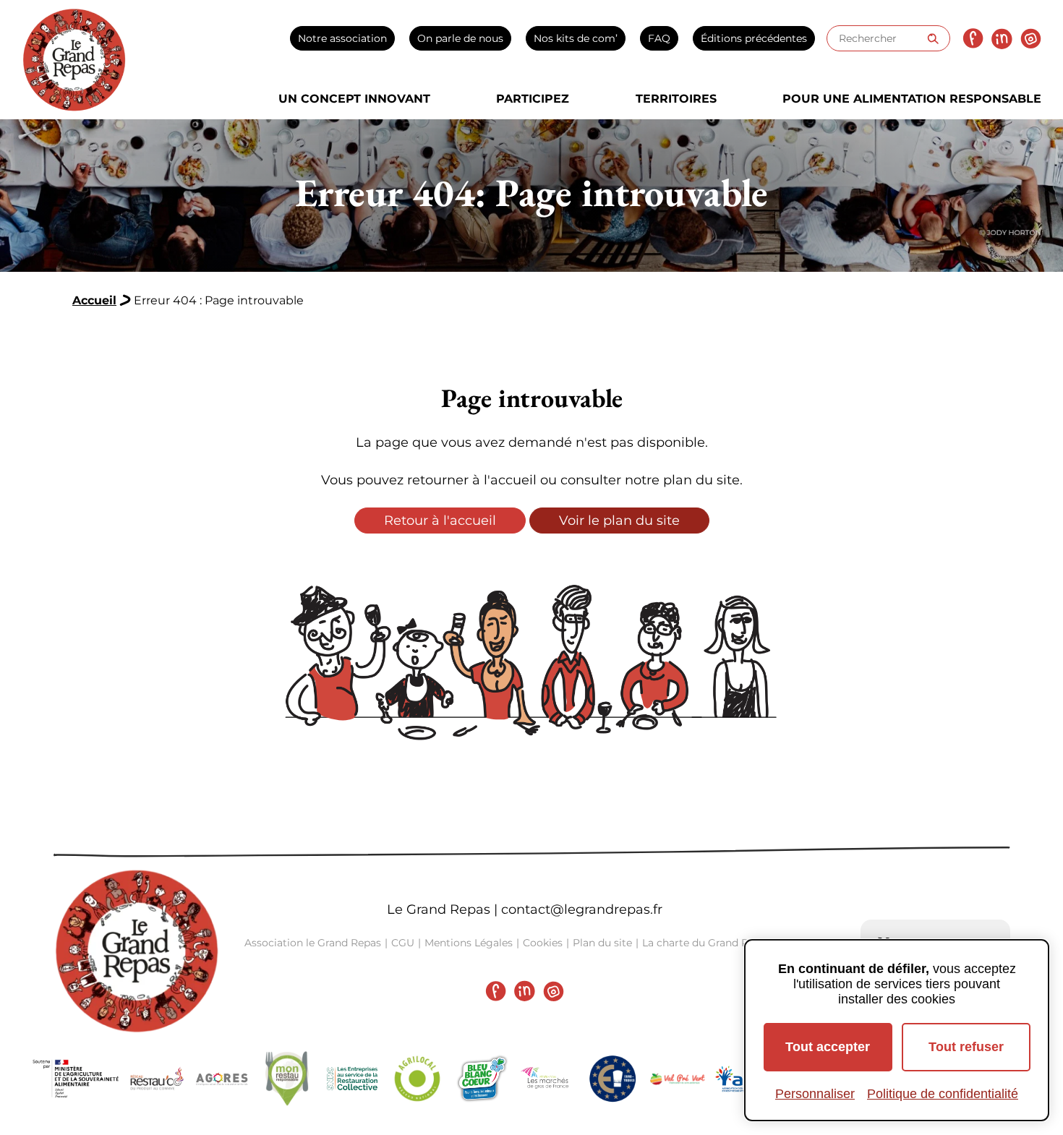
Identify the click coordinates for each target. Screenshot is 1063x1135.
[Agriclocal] (417, 1078)
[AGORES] (222, 1079)
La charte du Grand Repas (707, 942)
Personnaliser (815, 1094)
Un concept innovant (354, 99)
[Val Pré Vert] (677, 1079)
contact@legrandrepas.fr (581, 909)
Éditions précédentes (754, 38)
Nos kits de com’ (576, 38)
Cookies (543, 942)
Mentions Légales (468, 942)
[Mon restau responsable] (287, 1078)
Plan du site (602, 942)
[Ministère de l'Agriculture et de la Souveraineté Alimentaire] (76, 1079)
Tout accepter (827, 1047)
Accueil (94, 300)
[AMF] (742, 1078)
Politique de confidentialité (942, 1094)
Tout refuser (966, 1047)
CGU (402, 942)
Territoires (676, 99)
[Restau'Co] (156, 1078)
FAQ (659, 38)
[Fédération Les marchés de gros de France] (547, 1078)
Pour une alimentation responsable (911, 99)
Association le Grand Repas (312, 942)
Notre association (342, 38)
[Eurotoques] (612, 1078)
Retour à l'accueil (440, 520)
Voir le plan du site (619, 520)
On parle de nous (460, 38)
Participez (532, 99)
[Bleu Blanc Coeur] (482, 1078)
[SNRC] (352, 1078)
